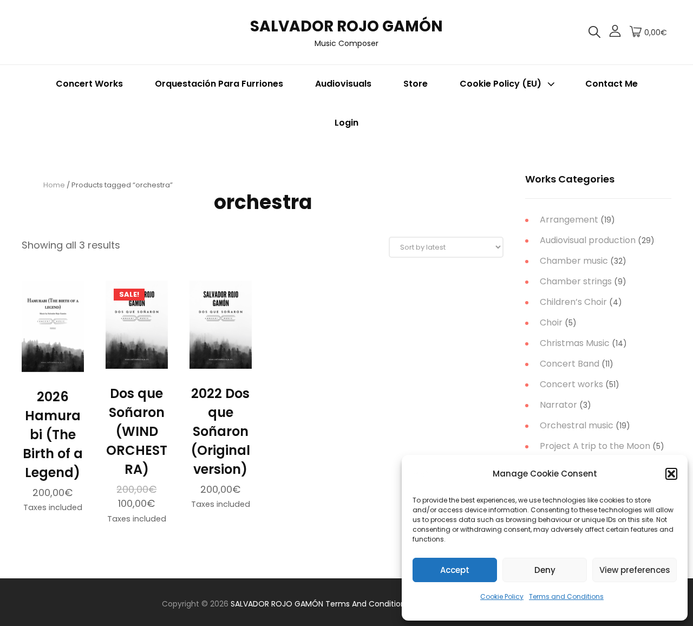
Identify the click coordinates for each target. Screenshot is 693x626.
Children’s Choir (573, 302)
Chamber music (574, 261)
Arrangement (569, 219)
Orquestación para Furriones (219, 83)
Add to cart (52, 366)
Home (54, 185)
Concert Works (89, 83)
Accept (454, 570)
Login (346, 122)
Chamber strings (576, 281)
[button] (671, 473)
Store (415, 83)
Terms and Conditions (566, 596)
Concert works (571, 384)
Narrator (558, 405)
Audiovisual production (588, 240)
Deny (544, 570)
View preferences (634, 570)
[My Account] (615, 32)
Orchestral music (576, 425)
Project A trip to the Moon (595, 446)
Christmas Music (575, 343)
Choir (551, 322)
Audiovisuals (343, 83)
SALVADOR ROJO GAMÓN (346, 26)
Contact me (611, 83)
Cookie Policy (502, 596)
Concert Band (569, 363)
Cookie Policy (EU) (500, 83)
